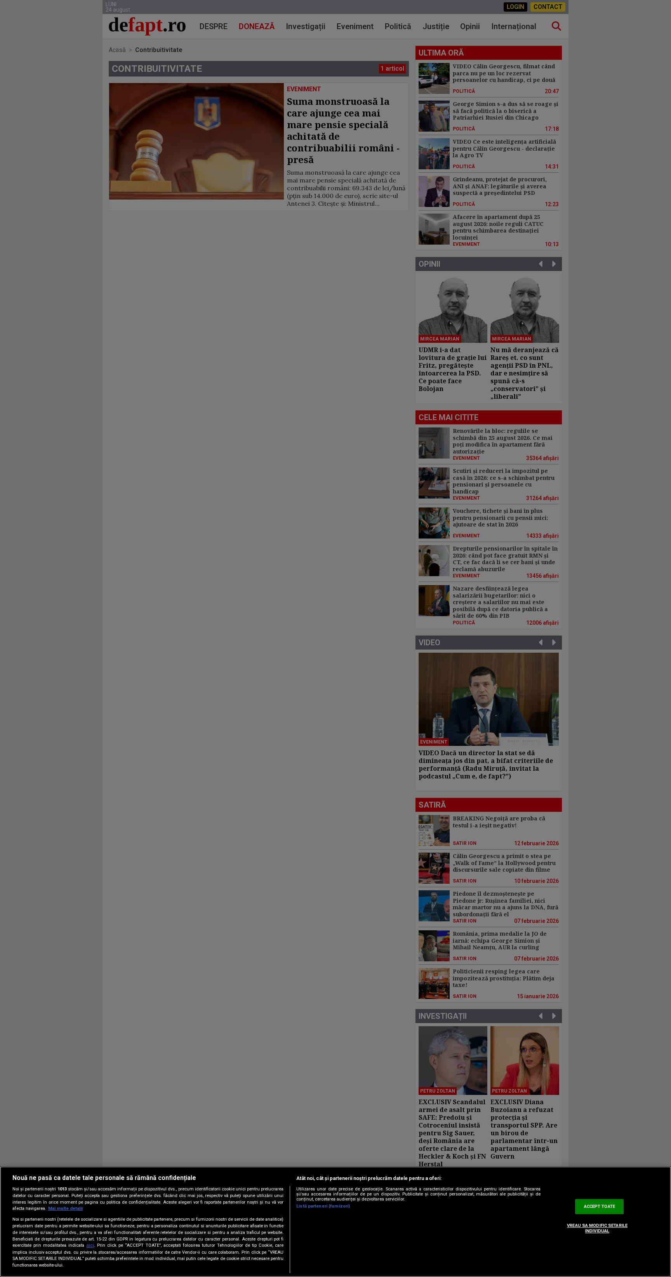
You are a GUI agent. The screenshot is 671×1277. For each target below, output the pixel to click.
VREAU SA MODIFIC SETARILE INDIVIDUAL (597, 1228)
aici (90, 1245)
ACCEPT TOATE (599, 1206)
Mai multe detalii (65, 1208)
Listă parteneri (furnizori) (323, 1206)
